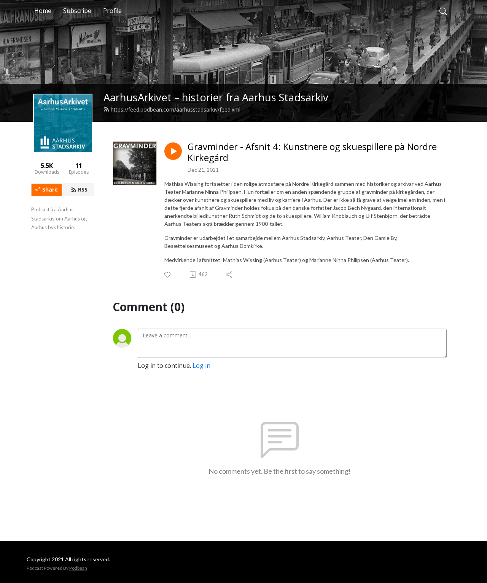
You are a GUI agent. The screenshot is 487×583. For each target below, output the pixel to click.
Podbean (78, 568)
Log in (201, 365)
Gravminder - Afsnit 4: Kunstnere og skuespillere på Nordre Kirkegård (312, 152)
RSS (83, 189)
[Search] (443, 10)
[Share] (229, 274)
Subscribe (77, 10)
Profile (112, 10)
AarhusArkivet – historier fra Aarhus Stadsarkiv (215, 97)
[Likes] (168, 275)
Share (50, 189)
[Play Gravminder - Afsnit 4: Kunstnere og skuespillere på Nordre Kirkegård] (173, 151)
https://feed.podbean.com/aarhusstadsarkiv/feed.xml (175, 109)
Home (42, 10)
